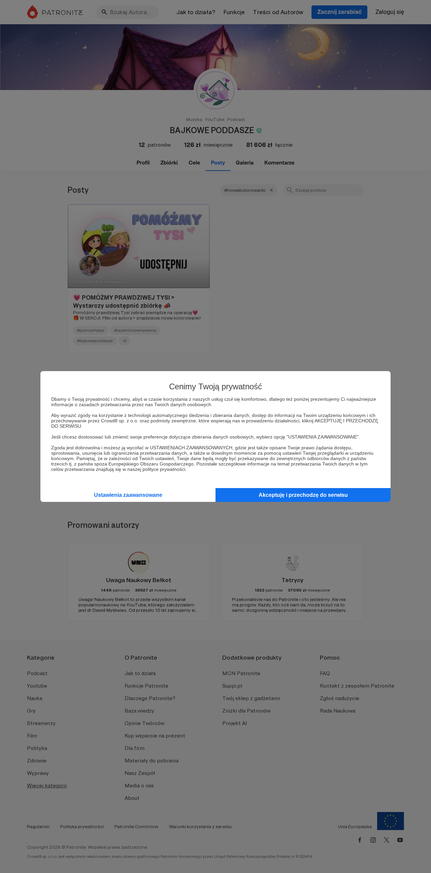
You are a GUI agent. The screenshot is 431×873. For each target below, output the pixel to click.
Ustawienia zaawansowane (128, 495)
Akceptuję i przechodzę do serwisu (303, 495)
